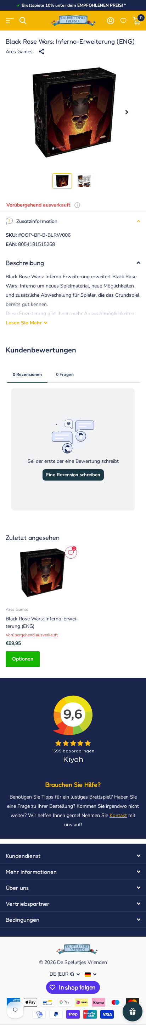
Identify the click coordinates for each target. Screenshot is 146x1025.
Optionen (22, 659)
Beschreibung (25, 263)
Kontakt (118, 815)
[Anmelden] (110, 20)
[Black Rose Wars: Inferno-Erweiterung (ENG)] (42, 573)
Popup (77, 205)
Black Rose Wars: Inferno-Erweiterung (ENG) (42, 622)
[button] (127, 112)
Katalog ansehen (10, 21)
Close (73, 856)
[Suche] (22, 21)
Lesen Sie (23, 322)
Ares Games (19, 51)
